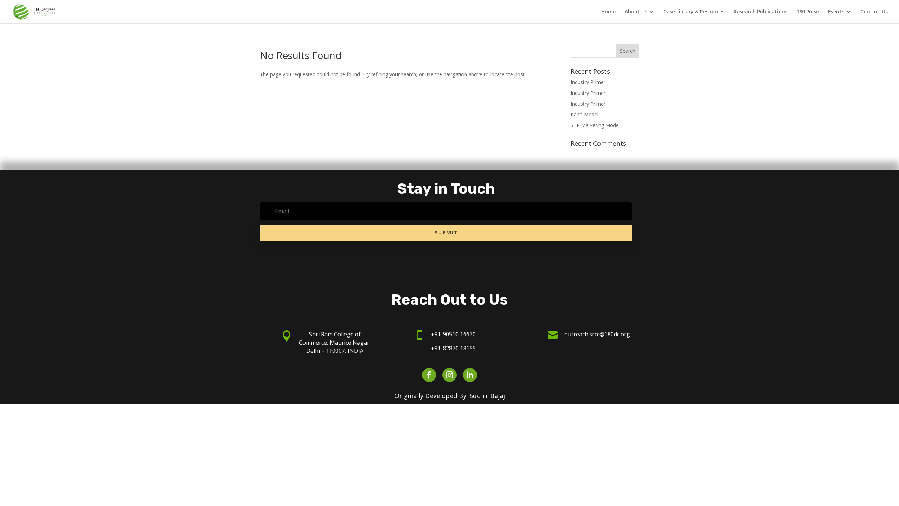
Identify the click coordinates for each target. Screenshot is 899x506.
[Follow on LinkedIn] (470, 375)
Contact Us (874, 12)
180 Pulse (807, 12)
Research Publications (760, 12)
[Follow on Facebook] (429, 375)
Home (608, 12)
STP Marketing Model (595, 125)
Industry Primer (588, 82)
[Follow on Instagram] (449, 375)
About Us (636, 12)
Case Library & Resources (693, 12)
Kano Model (584, 114)
